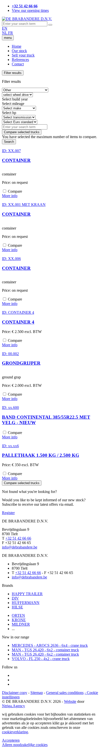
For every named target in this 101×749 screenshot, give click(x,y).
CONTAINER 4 (18, 322)
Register (8, 513)
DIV (15, 598)
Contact (18, 64)
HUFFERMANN (25, 603)
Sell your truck (23, 55)
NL (5, 33)
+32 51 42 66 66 (18, 538)
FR (10, 33)
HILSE (17, 607)
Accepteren (11, 740)
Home (16, 46)
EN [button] (4, 28)
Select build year (15, 99)
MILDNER (21, 624)
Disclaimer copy (14, 693)
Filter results (13, 73)
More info (9, 196)
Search (9, 142)
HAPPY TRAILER (27, 594)
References (20, 60)
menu (8, 38)
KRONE (19, 620)
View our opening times (30, 10)
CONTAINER (16, 160)
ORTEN (18, 615)
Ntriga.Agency (13, 706)
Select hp (9, 113)
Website (70, 701)
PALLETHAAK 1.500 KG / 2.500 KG (40, 455)
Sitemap (36, 693)
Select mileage (13, 103)
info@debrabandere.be (19, 547)
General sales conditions (65, 693)
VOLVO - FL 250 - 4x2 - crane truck (41, 659)
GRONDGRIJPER (21, 363)
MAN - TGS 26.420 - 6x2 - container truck (45, 650)
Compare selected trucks (21, 132)
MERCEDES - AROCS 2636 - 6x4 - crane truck (50, 645)
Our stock (19, 51)
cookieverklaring (15, 732)
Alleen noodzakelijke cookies (25, 745)
